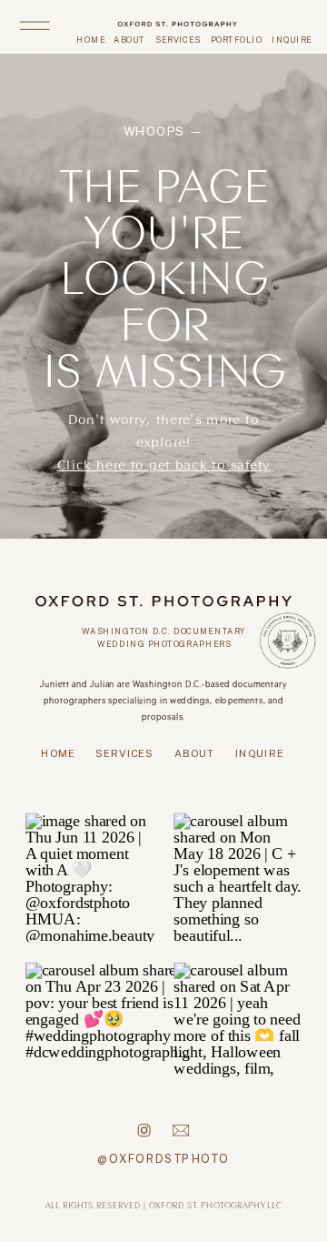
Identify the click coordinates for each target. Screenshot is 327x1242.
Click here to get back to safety (164, 464)
